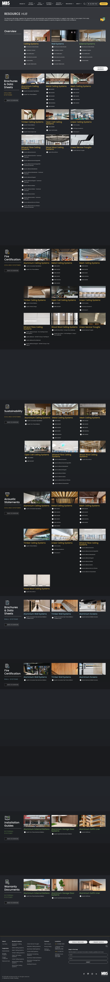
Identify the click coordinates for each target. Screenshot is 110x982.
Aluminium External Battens (34, 958)
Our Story (4, 944)
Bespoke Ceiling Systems (33, 946)
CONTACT (103, 4)
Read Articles (5, 951)
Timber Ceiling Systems (18, 953)
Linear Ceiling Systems (18, 959)
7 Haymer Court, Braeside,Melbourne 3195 (59, 948)
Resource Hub (6, 961)
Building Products (31, 964)
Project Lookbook (5, 958)
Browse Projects (4, 954)
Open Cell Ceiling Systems (16, 956)
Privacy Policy (47, 946)
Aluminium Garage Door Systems (33, 961)
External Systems (87, 44)
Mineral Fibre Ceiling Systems (17, 962)
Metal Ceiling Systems (18, 948)
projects (22, 3)
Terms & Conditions (47, 949)
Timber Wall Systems (32, 951)
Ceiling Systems (31, 44)
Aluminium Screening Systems (32, 954)
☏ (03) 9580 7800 (92, 3)
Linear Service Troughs (33, 944)
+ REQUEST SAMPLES (98, 942)
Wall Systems (57, 44)
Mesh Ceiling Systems (18, 950)
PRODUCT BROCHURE (78, 942)
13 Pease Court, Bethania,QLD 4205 (59, 955)
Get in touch (47, 944)
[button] (31, 4)
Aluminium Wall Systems (33, 949)
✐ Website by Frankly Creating (10, 978)
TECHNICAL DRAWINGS (100, 68)
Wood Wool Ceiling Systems (17, 966)
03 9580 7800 (59, 944)
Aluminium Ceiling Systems (17, 944)
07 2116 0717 (59, 951)
